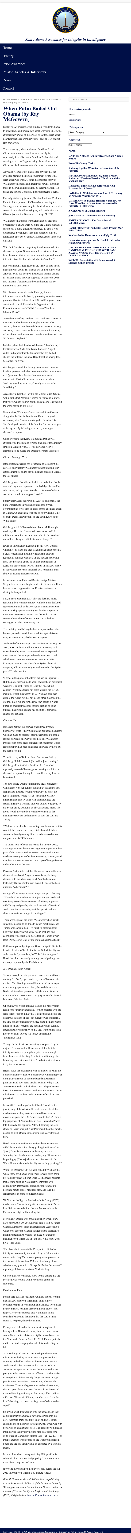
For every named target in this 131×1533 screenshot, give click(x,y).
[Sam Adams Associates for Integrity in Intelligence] (65, 33)
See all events (75, 119)
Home (7, 47)
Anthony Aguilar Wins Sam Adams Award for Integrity (94, 169)
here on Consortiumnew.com (41, 1495)
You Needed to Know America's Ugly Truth (92, 235)
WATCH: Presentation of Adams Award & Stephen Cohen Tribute (92, 261)
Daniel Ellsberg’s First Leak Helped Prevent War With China (96, 229)
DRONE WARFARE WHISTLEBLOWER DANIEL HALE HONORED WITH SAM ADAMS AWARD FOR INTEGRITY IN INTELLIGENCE (92, 251)
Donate (8, 80)
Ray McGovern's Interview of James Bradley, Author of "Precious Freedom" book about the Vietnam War (94, 178)
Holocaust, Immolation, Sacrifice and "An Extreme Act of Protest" (92, 187)
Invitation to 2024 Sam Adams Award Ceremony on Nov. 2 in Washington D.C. (95, 194)
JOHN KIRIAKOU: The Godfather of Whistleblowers (90, 221)
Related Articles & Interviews (24, 71)
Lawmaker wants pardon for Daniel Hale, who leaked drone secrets (94, 241)
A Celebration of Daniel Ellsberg (87, 211)
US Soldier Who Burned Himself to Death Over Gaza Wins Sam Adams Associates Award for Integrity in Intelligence (95, 203)
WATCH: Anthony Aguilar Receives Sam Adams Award (96, 157)
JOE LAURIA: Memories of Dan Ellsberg (92, 215)
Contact (8, 88)
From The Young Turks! (82, 163)
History (8, 55)
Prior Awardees (14, 63)
